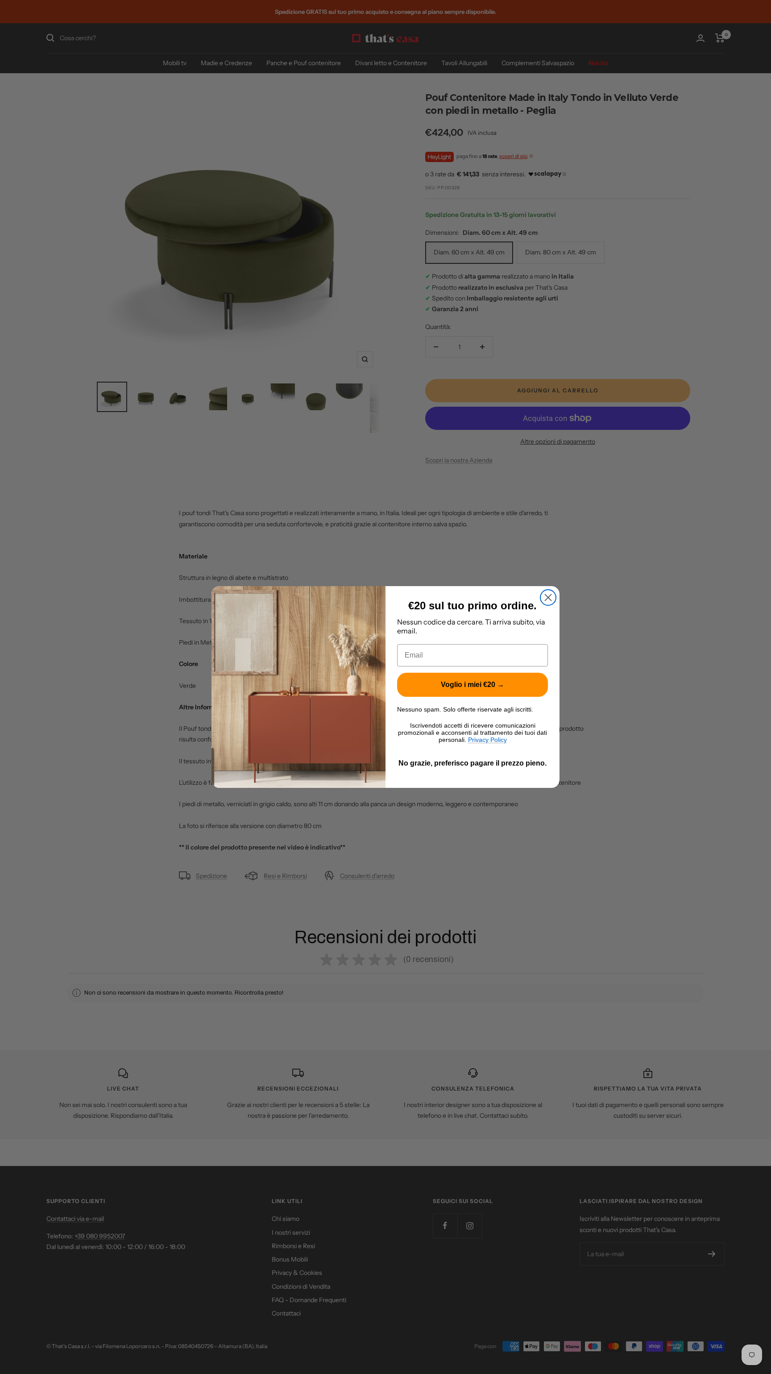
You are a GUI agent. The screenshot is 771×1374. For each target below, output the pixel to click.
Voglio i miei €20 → (472, 684)
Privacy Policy (487, 739)
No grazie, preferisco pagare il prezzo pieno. (472, 763)
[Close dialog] (548, 597)
